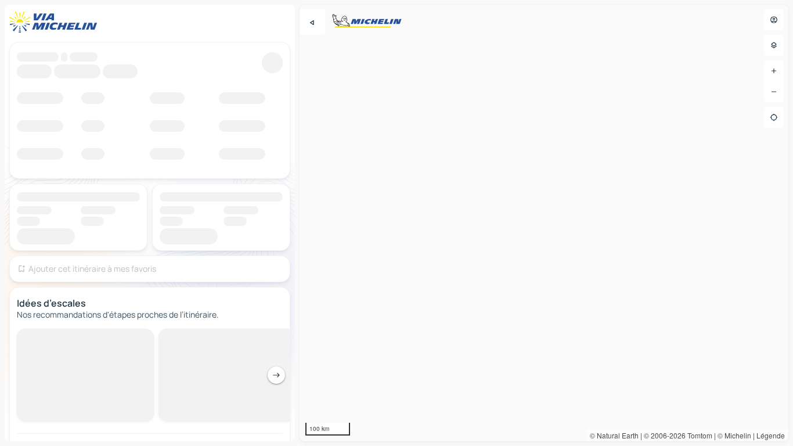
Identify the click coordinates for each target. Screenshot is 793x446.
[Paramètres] (774, 45)
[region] (544, 223)
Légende (770, 435)
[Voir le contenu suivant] (276, 375)
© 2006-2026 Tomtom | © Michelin (697, 435)
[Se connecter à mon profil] (774, 19)
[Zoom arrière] (774, 91)
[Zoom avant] (774, 70)
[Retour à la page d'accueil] (55, 22)
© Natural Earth (614, 435)
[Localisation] (774, 117)
